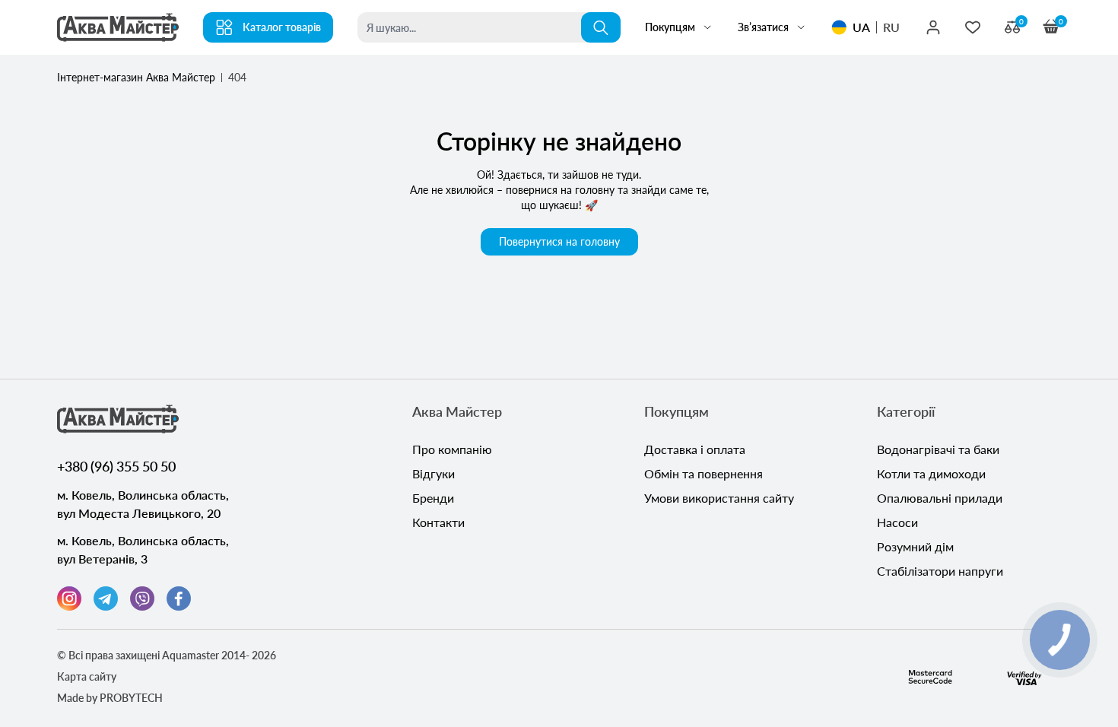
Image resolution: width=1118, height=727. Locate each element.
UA (861, 27)
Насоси (897, 522)
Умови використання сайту (719, 497)
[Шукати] (601, 27)
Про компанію (452, 449)
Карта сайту (86, 676)
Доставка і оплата (694, 449)
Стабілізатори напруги (940, 571)
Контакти (438, 522)
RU (891, 27)
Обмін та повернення (703, 473)
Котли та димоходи (931, 473)
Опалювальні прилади (939, 497)
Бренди (433, 497)
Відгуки (433, 473)
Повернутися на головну (559, 241)
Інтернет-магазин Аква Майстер (136, 77)
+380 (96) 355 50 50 (116, 466)
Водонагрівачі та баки (938, 449)
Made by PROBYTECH (110, 697)
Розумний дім (915, 546)
